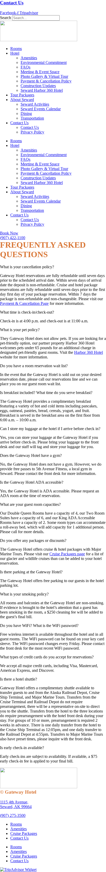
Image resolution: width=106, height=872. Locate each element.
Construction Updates (38, 85)
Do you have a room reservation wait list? (34, 366)
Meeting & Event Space (40, 72)
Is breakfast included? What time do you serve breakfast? (46, 392)
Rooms (16, 48)
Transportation (32, 118)
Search (5, 17)
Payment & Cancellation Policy (46, 81)
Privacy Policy (32, 132)
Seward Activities (35, 104)
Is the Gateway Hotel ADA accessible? (31, 482)
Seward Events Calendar (41, 109)
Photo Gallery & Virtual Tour (44, 76)
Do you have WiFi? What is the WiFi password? (39, 625)
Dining (26, 113)
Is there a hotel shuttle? (18, 679)
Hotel (14, 53)
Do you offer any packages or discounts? (33, 540)
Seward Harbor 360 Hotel (42, 90)
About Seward (22, 99)
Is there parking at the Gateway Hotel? (31, 572)
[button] (53, 267)
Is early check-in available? (22, 747)
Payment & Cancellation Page (24, 303)
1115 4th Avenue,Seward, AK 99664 (16, 804)
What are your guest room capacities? (30, 504)
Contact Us (11, 2)
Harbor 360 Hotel (88, 352)
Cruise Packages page (67, 554)
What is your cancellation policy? (27, 267)
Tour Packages (22, 95)
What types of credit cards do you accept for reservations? (47, 657)
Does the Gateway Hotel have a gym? (31, 455)
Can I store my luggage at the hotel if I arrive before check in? (50, 428)
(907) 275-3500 (12, 815)
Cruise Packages (23, 833)
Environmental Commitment (44, 62)
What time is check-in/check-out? (27, 312)
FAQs (25, 67)
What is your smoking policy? (24, 594)
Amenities (29, 58)
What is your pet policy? (20, 330)
